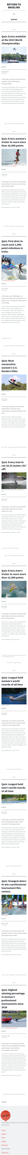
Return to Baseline (14, 6)
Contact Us (4, 1152)
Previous (3, 1102)
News (3, 1137)
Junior (14, 975)
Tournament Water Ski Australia (10, 1028)
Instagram (14, 166)
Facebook (6, 915)
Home (3, 1130)
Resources (4, 1145)
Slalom (15, 555)
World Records (21, 226)
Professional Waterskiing (16, 447)
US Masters (24, 447)
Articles (3, 1134)
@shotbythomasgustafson (9, 280)
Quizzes (14, 29)
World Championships (19, 123)
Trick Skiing (15, 226)
